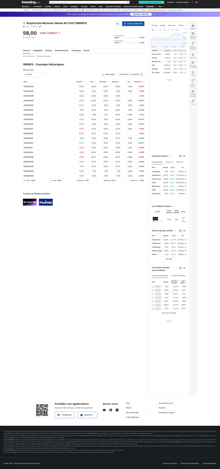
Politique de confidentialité (190, 463)
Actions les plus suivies (162, 230)
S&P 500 (155, 69)
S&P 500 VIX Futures (159, 61)
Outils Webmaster (132, 417)
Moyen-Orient (127, 10)
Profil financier (62, 50)
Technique (76, 50)
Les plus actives (157, 162)
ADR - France (101, 10)
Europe (118, 10)
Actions (26, 10)
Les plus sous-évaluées (160, 275)
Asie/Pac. (136, 10)
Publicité (162, 408)
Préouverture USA (58, 10)
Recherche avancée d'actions (133, 6)
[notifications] (192, 2)
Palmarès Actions (160, 156)
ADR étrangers (90, 10)
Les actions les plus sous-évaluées (161, 268)
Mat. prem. (172, 25)
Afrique (143, 10)
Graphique (37, 50)
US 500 (154, 58)
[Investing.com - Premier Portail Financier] (31, 2)
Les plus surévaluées (178, 275)
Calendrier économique (113, 6)
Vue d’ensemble (28, 56)
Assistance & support (167, 412)
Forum (86, 50)
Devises (154, 25)
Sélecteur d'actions (38, 10)
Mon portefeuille (132, 412)
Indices (162, 25)
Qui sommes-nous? (166, 403)
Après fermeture (71, 10)
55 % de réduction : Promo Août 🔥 (151, 2)
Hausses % (169, 162)
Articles (48, 50)
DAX (153, 65)
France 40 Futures (158, 54)
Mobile (128, 408)
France (48, 10)
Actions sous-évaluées (175, 10)
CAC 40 (154, 50)
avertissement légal (209, 463)
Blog (127, 403)
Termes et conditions (170, 463)
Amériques (111, 10)
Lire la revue (183, 219)
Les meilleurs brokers (161, 206)
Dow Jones (156, 72)
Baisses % (179, 162)
